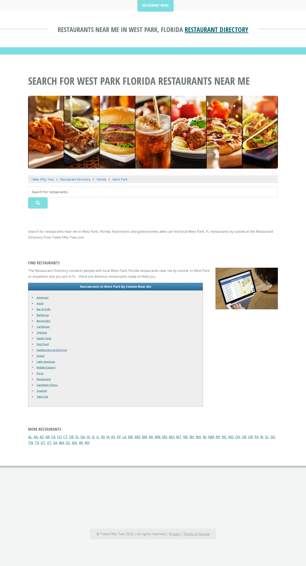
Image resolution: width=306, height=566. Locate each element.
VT (49, 442)
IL (97, 437)
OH (237, 437)
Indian (41, 356)
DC (68, 442)
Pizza (40, 373)
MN (157, 437)
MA (144, 437)
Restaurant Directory (216, 29)
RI (261, 437)
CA (53, 437)
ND (231, 437)
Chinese (42, 332)
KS (113, 437)
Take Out (42, 396)
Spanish (42, 391)
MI (151, 437)
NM (211, 437)
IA (107, 437)
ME (130, 437)
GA (83, 437)
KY (119, 437)
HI (88, 437)
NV (191, 437)
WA (61, 442)
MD (137, 437)
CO (59, 437)
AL (30, 437)
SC (267, 437)
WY (87, 442)
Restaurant (44, 379)
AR (47, 437)
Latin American (46, 361)
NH (198, 437)
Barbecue (43, 315)
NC (224, 437)
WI (81, 442)
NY (218, 437)
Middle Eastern (46, 367)
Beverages (43, 321)
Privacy (174, 534)
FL (77, 437)
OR (250, 437)
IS (93, 437)
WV (74, 442)
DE (71, 437)
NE (185, 437)
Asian (40, 303)
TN (30, 442)
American (43, 297)
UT (43, 442)
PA (256, 437)
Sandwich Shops (47, 385)
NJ (204, 437)
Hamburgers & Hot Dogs (52, 350)
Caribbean (43, 326)
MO (171, 437)
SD (273, 437)
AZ (42, 437)
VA (55, 442)
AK (36, 437)
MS (164, 437)
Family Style (44, 338)
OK (244, 437)
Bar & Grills (44, 309)
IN (103, 437)
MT (179, 437)
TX (37, 442)
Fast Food (43, 344)
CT (65, 437)
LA (124, 437)
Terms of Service (196, 534)
